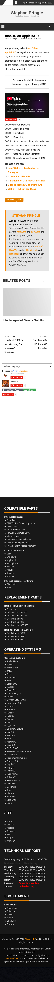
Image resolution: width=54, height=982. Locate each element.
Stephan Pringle (27, 12)
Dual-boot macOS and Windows (25, 184)
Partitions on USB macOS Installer (26, 180)
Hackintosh (32, 250)
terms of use (12, 958)
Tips (20, 200)
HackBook (14, 254)
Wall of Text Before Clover (23, 189)
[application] (27, 105)
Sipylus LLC (30, 939)
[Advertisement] (27, 445)
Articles (10, 200)
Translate (23, 370)
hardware (21, 232)
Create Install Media (19, 176)
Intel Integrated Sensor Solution (24, 320)
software (35, 232)
